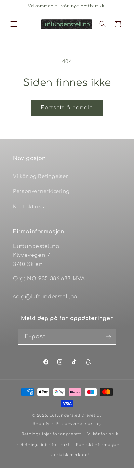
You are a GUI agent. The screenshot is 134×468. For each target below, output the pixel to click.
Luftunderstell (64, 415)
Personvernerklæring (41, 191)
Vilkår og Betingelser (40, 176)
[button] (13, 24)
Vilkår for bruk (102, 434)
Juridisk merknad (70, 455)
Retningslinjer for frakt (45, 445)
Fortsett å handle (67, 107)
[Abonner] (108, 337)
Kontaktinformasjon (97, 445)
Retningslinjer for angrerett (51, 434)
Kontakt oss (28, 206)
